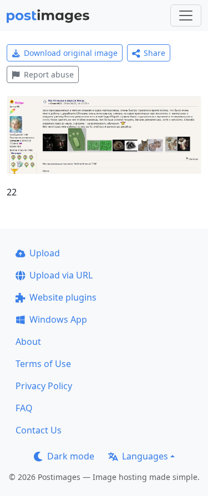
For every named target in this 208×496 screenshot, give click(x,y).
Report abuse (49, 74)
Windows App (58, 319)
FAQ (24, 408)
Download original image (71, 53)
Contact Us (39, 430)
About (28, 341)
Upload (44, 253)
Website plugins (63, 297)
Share (154, 53)
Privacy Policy (44, 386)
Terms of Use (43, 364)
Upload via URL (61, 275)
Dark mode (70, 456)
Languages (145, 456)
